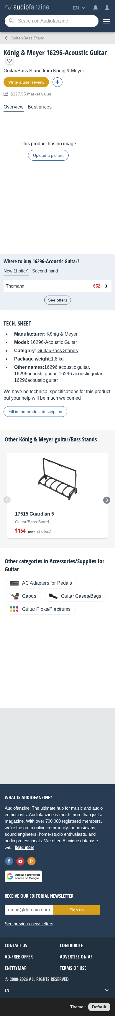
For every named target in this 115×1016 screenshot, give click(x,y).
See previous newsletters (29, 923)
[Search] (11, 21)
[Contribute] (57, 82)
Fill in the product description (35, 411)
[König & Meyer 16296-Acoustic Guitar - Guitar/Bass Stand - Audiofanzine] (27, 7)
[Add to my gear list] (9, 60)
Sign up (77, 909)
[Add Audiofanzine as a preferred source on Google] (23, 876)
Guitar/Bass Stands (57, 350)
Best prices (40, 106)
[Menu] (106, 21)
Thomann (15, 285)
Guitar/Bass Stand (23, 70)
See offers (57, 300)
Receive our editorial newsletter (39, 896)
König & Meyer (68, 70)
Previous (7, 499)
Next (106, 500)
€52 (96, 285)
